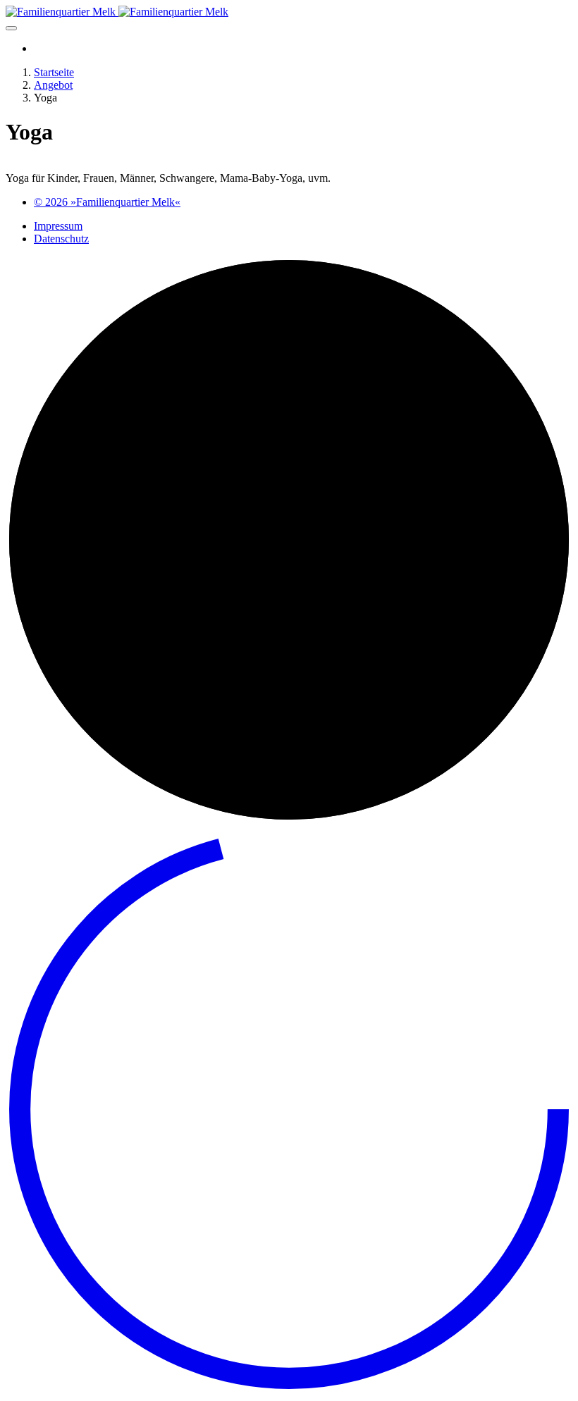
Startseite (54, 72)
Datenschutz (61, 239)
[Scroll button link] (289, 1389)
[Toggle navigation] (11, 28)
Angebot (53, 85)
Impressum (58, 226)
